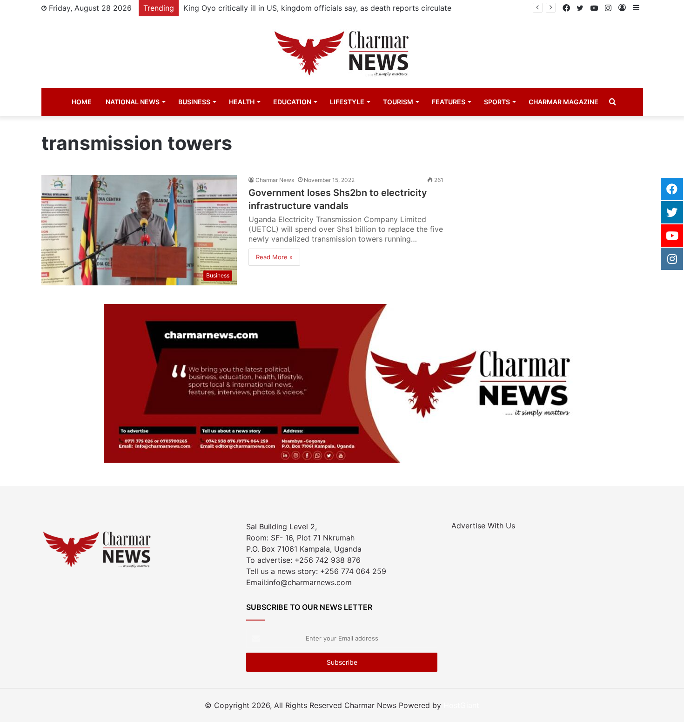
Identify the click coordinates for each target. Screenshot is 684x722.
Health (242, 102)
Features (448, 102)
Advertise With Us (483, 525)
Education (292, 102)
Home (82, 102)
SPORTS (497, 102)
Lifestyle (347, 102)
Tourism (398, 102)
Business (194, 102)
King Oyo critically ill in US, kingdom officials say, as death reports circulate (317, 8)
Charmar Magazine (563, 102)
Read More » (274, 257)
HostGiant (461, 705)
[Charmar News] (342, 53)
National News (133, 102)
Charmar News (274, 179)
